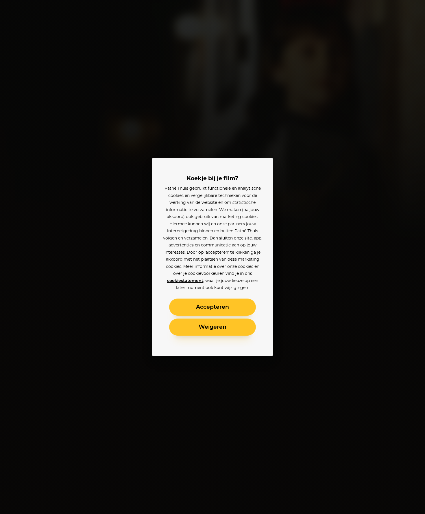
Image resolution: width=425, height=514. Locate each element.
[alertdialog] (212, 257)
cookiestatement (185, 281)
